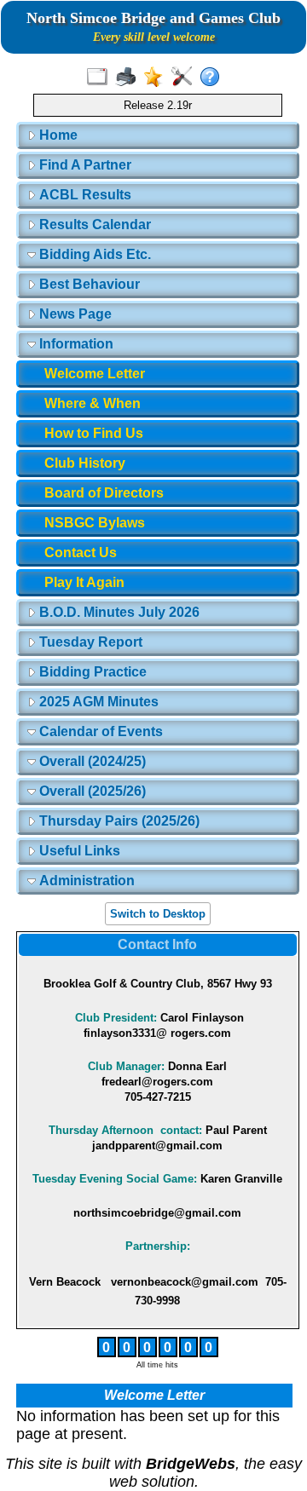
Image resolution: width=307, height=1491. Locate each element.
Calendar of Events (99, 731)
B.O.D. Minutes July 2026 (118, 612)
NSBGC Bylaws (94, 522)
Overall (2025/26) (91, 791)
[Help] (214, 77)
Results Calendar (93, 224)
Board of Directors (104, 493)
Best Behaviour (88, 284)
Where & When (92, 403)
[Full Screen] (101, 77)
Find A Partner (83, 165)
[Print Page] (129, 77)
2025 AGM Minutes (97, 701)
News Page (74, 314)
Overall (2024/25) (91, 761)
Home (57, 135)
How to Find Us (93, 433)
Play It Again (84, 582)
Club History (84, 463)
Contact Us (80, 552)
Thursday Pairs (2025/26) (118, 821)
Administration (85, 880)
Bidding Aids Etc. (93, 254)
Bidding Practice (91, 672)
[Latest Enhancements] (157, 77)
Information (74, 344)
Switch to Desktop (158, 913)
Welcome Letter (94, 373)
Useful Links (78, 850)
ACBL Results (83, 194)
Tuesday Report (89, 642)
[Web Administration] (185, 77)
